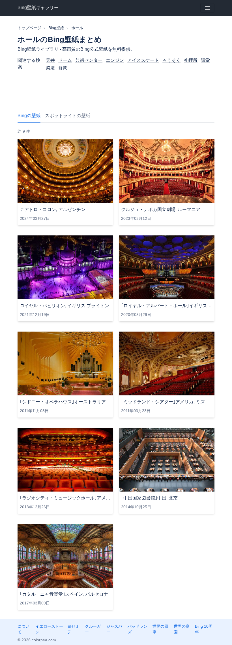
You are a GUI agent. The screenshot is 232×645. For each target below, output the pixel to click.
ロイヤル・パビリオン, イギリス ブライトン (64, 305)
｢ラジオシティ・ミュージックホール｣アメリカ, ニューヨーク (65, 498)
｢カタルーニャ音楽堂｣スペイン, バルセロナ (64, 594)
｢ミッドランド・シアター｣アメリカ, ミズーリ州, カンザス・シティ (166, 401)
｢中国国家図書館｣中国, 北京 (149, 498)
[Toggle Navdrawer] (207, 8)
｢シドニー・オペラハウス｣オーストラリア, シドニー (65, 401)
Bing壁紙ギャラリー (38, 7)
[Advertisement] (116, 88)
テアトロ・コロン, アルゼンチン (52, 209)
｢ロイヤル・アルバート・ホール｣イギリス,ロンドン (166, 305)
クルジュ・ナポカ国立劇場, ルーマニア (160, 209)
